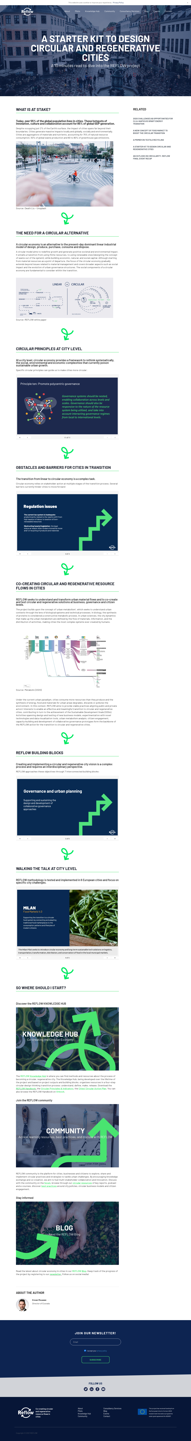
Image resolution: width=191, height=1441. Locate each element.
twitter (162, 1433)
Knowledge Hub (92, 11)
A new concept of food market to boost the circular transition (150, 131)
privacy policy (102, 1351)
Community (109, 11)
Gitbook (60, 1091)
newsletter (55, 1274)
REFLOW (33, 1076)
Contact (168, 11)
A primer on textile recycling (148, 140)
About (67, 11)
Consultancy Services (129, 11)
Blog (146, 11)
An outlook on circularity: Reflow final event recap (151, 157)
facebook (167, 1433)
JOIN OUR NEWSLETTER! (95, 1333)
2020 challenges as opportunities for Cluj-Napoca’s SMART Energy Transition (153, 121)
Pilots (77, 11)
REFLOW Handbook (26, 1088)
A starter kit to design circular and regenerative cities (152, 147)
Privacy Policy (118, 2)
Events (156, 11)
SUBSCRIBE (95, 1359)
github (172, 1433)
